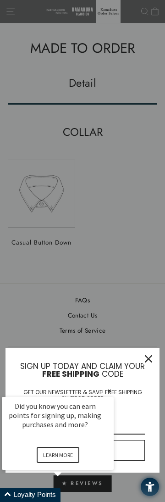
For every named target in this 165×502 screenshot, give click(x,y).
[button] (69, 495)
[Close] (149, 359)
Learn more (58, 455)
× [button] (109, 390)
